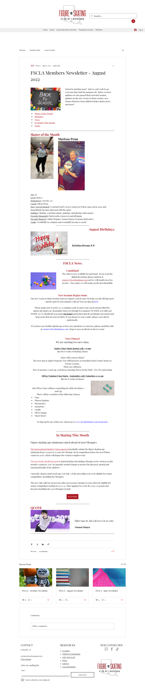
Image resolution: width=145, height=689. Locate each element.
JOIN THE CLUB (68, 657)
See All (123, 564)
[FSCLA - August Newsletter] (72, 577)
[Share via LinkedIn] (43, 544)
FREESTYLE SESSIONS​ (71, 654)
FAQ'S (64, 661)
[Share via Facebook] (32, 544)
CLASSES (66, 651)
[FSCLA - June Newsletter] (109, 577)
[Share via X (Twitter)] (37, 544)
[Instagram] (106, 649)
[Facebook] (112, 649)
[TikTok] (117, 649)
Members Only (35, 50)
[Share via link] (48, 544)
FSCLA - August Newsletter (71, 590)
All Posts (22, 50)
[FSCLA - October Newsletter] (35, 577)
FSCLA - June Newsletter (107, 590)
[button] (133, 21)
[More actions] (113, 65)
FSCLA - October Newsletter (35, 590)
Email (23, 670)
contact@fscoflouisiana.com (31, 656)
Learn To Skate (50, 50)
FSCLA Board (26, 659)
